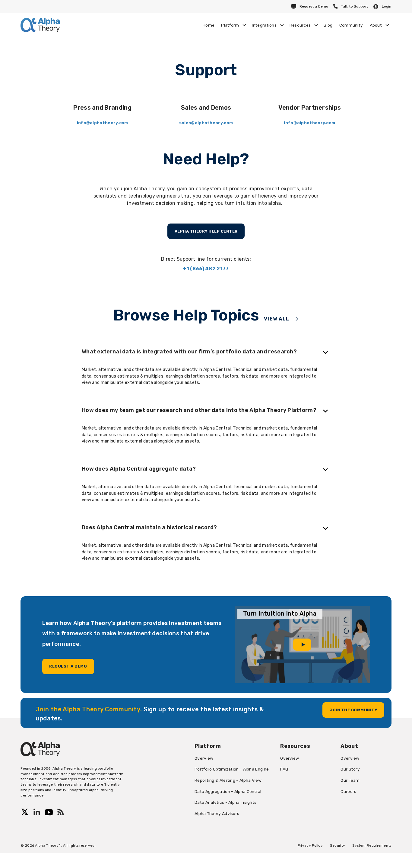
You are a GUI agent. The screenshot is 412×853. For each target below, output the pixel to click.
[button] (233, 25)
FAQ (284, 769)
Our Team (350, 780)
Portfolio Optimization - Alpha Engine (232, 769)
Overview (204, 758)
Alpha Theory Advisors (217, 813)
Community (351, 25)
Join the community (353, 710)
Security (337, 845)
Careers (348, 791)
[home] (40, 25)
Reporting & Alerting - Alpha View (228, 780)
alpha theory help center (206, 231)
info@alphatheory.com (102, 122)
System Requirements (371, 845)
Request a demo (68, 666)
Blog (328, 25)
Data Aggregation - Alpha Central (228, 791)
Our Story (350, 769)
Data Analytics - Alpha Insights (225, 802)
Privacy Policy (310, 845)
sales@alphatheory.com (206, 122)
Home (208, 25)
